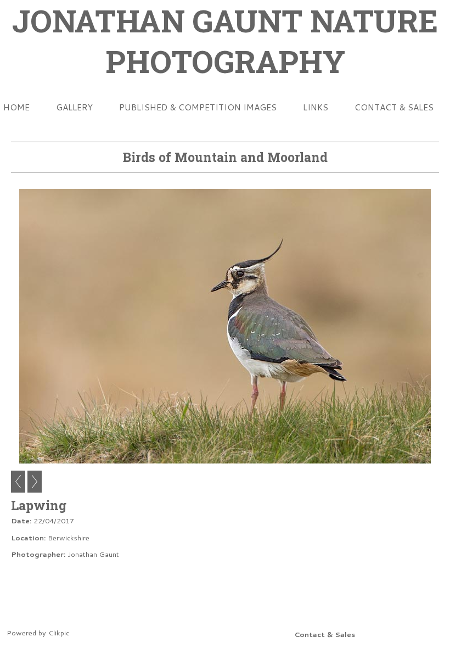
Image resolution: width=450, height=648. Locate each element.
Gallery (74, 107)
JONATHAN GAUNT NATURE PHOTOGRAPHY (225, 40)
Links (315, 107)
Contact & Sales (394, 107)
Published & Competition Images (198, 107)
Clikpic (58, 633)
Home (16, 107)
